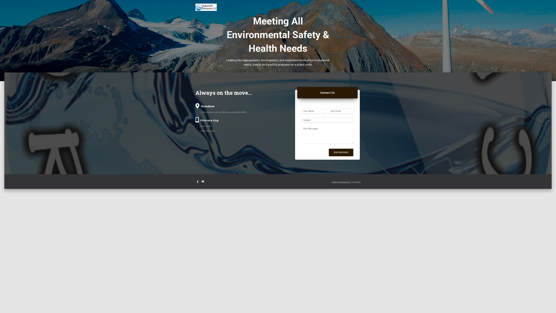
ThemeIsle (356, 182)
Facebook (197, 182)
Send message (341, 152)
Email (202, 181)
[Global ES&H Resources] (206, 7)
